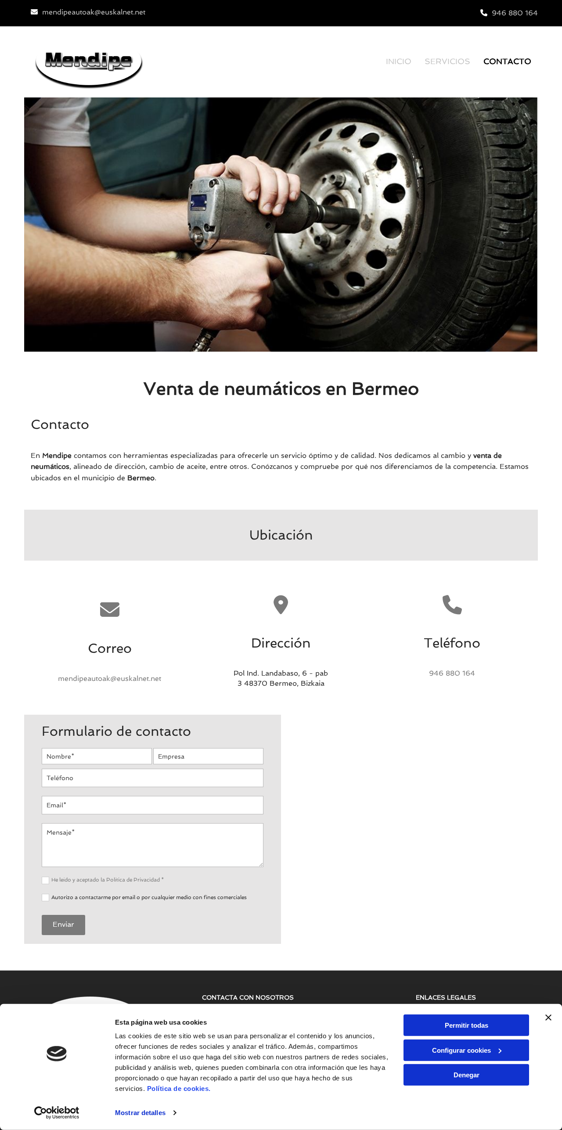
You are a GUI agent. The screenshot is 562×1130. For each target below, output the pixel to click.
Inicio (398, 61)
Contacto (507, 61)
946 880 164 (515, 13)
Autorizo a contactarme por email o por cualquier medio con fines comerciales (149, 897)
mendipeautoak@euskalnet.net (93, 12)
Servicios (447, 61)
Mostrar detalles (140, 1112)
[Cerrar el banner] (548, 1018)
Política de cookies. (179, 1088)
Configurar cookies (461, 1050)
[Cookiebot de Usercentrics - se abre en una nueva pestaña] (56, 1112)
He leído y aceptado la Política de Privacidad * (107, 880)
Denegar (466, 1075)
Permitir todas (466, 1025)
